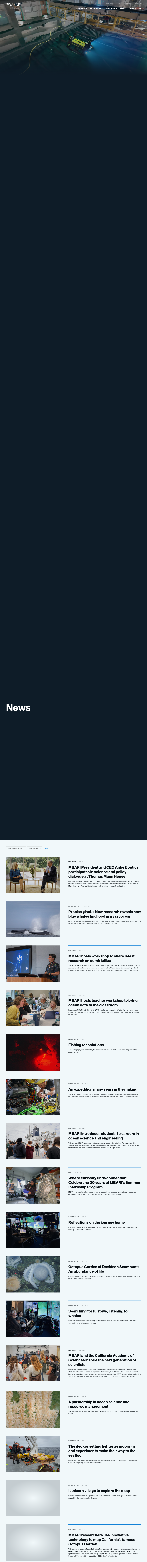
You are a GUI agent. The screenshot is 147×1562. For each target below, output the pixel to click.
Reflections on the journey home (96, 1222)
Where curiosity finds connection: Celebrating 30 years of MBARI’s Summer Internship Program (104, 1182)
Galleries (138, 4)
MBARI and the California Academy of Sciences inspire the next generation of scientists (102, 1360)
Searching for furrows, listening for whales (98, 1313)
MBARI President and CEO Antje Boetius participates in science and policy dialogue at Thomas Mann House (103, 872)
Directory (128, 4)
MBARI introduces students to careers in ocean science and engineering (103, 1135)
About (132, 8)
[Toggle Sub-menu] (86, 8)
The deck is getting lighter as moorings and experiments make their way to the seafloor (102, 1451)
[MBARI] (14, 6)
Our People (95, 8)
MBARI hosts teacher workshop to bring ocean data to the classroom (103, 1002)
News (123, 8)
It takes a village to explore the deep (99, 1490)
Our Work (81, 8)
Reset (47, 848)
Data (119, 4)
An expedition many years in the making (102, 1089)
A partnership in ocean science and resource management (99, 1404)
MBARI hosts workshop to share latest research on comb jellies (101, 958)
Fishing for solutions (86, 1044)
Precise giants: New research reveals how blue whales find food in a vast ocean (104, 914)
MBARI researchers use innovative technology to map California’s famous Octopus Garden (101, 1539)
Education (111, 8)
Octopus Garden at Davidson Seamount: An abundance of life (103, 1269)
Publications (110, 4)
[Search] (139, 9)
